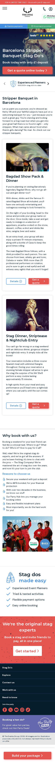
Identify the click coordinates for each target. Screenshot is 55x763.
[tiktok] (28, 709)
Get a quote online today (25, 70)
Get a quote (36, 281)
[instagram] (23, 709)
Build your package (26, 756)
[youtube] (17, 709)
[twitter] (11, 709)
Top (49, 735)
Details (14, 281)
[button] (48, 84)
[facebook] (5, 709)
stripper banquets (11, 133)
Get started (26, 651)
